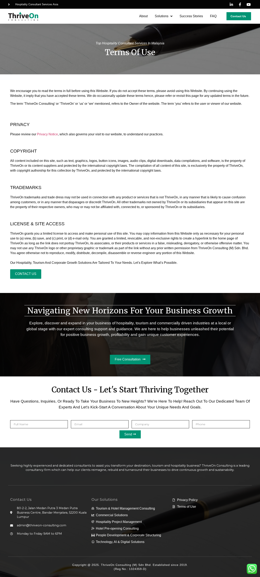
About (143, 16)
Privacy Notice (47, 134)
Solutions (161, 16)
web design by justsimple (194, 515)
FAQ (213, 16)
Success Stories (191, 16)
